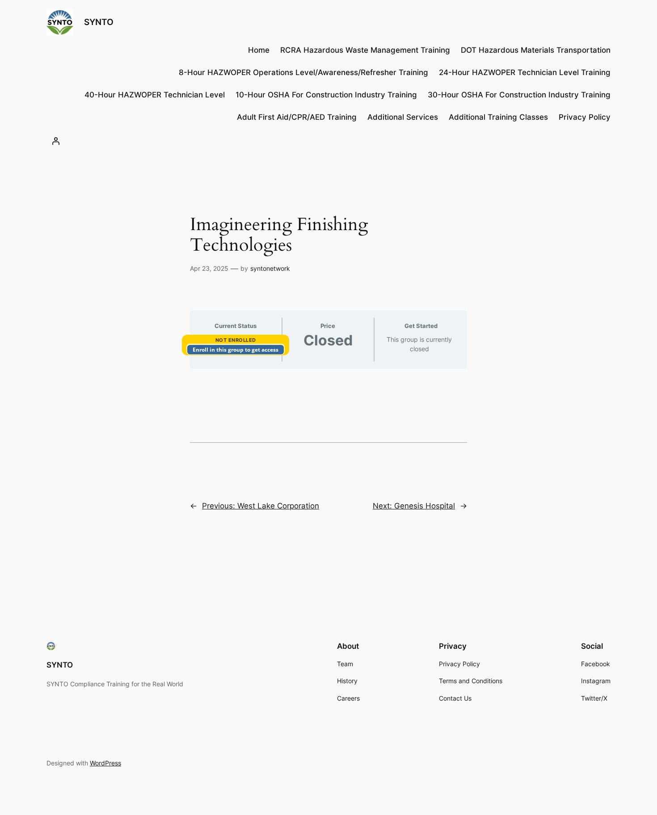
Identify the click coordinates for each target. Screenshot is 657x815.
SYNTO (99, 22)
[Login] (55, 141)
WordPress (105, 763)
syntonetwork (270, 268)
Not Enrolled (235, 340)
